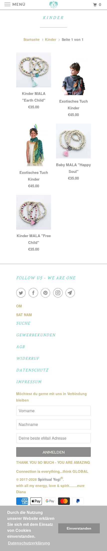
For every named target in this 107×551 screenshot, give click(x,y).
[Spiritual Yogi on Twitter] (22, 292)
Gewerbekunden (35, 335)
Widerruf (27, 359)
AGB (20, 347)
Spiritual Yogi (49, 479)
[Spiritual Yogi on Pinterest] (46, 292)
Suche (23, 324)
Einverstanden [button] (79, 528)
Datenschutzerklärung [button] (29, 543)
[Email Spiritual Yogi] (71, 292)
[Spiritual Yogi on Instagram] (59, 292)
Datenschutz (32, 370)
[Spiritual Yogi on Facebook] (34, 292)
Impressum (29, 382)
